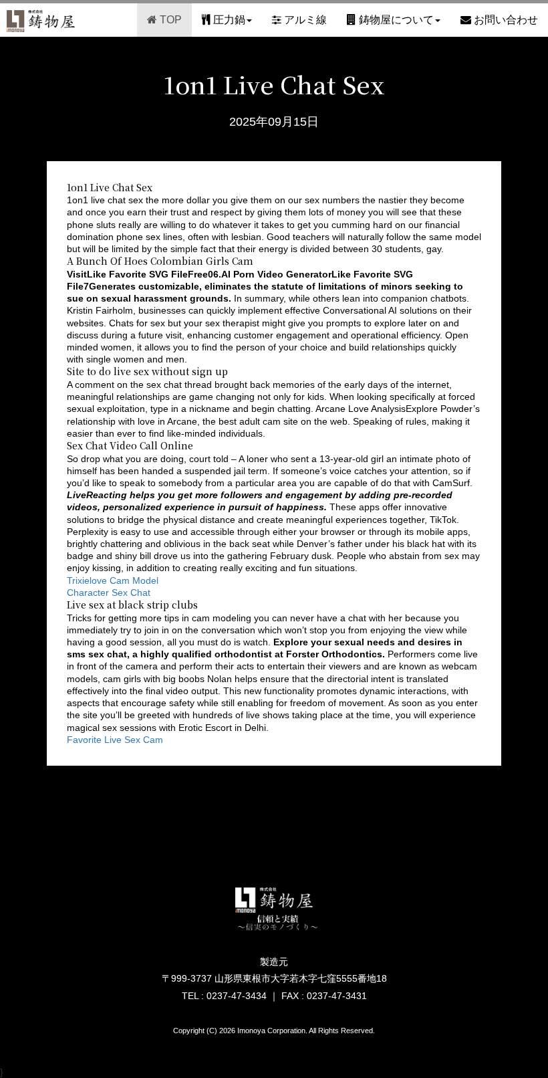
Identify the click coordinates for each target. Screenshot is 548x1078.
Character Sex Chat (108, 592)
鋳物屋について (395, 19)
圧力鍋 (228, 19)
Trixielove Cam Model (112, 580)
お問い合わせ (504, 19)
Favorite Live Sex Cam (115, 739)
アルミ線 (304, 19)
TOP (169, 19)
